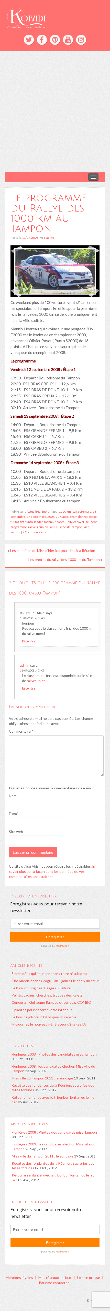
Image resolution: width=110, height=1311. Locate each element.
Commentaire (21, 731)
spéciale (65, 527)
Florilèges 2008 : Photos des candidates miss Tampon (54, 1054)
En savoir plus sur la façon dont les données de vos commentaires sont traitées (52, 871)
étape (93, 517)
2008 (50, 517)
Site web (16, 831)
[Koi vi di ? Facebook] (42, 40)
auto (65, 517)
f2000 (14, 522)
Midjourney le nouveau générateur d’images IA (49, 1024)
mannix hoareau (55, 522)
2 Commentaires (34, 532)
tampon (77, 527)
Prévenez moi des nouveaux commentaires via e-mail (50, 788)
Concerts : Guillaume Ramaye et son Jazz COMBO (51, 1002)
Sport (45, 511)
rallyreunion (36, 680)
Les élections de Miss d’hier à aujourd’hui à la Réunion (52, 550)
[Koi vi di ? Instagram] (81, 40)
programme (18, 527)
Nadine (49, 238)
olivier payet (76, 522)
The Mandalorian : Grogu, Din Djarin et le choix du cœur (55, 981)
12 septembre (81, 511)
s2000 (53, 527)
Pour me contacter (54, 1282)
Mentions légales (19, 1277)
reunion (42, 527)
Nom (14, 795)
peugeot (91, 522)
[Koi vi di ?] (55, 17)
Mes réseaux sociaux (55, 1277)
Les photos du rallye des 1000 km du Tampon (64, 559)
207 (58, 517)
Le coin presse (88, 1277)
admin (24, 665)
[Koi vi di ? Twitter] (29, 40)
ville (86, 527)
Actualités (33, 511)
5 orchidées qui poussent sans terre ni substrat (49, 973)
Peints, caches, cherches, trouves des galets (47, 995)
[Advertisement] (55, 111)
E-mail (15, 813)
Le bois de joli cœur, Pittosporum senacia (44, 1017)
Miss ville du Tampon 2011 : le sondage (42, 1078)
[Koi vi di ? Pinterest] (55, 40)
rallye (32, 527)
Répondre (28, 641)
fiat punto (26, 522)
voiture (15, 532)
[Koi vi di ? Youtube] (68, 40)
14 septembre (36, 517)
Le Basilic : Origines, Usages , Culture (41, 988)
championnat (79, 517)
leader (38, 522)
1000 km (65, 511)
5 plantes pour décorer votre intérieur (42, 1010)
